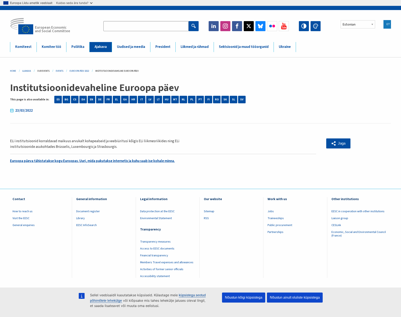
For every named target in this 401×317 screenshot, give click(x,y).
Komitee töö (51, 46)
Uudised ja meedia (131, 46)
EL (116, 99)
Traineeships (276, 218)
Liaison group (339, 218)
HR (133, 99)
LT (158, 99)
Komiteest (23, 46)
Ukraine (285, 46)
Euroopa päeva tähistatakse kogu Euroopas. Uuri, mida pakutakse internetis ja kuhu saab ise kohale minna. (92, 161)
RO (217, 99)
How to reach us (23, 211)
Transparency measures (155, 242)
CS (74, 99)
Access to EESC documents (157, 249)
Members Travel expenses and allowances (166, 262)
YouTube (284, 26)
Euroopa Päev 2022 (79, 71)
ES (58, 99)
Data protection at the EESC (157, 211)
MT (175, 99)
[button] (338, 143)
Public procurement (280, 225)
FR (108, 99)
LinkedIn (214, 26)
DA (83, 99)
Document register (88, 211)
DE (100, 99)
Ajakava (101, 46)
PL (191, 99)
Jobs (271, 211)
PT (200, 99)
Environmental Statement (156, 218)
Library (80, 218)
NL (183, 99)
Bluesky (260, 26)
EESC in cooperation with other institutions (358, 211)
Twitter (249, 26)
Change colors (316, 26)
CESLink (336, 225)
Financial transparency (154, 255)
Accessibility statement (155, 276)
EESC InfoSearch (86, 225)
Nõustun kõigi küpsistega (243, 297)
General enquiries (24, 225)
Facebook (237, 26)
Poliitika (77, 46)
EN (91, 99)
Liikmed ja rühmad (195, 46)
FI (208, 99)
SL (233, 99)
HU (167, 99)
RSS (206, 218)
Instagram (225, 26)
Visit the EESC (21, 218)
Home (13, 71)
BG (66, 99)
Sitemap (209, 211)
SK (225, 99)
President (162, 46)
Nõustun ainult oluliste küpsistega (295, 297)
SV (242, 99)
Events (59, 71)
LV (149, 99)
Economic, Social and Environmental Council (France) (358, 234)
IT (141, 99)
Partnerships (275, 232)
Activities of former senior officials (161, 269)
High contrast (304, 26)
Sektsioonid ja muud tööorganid (244, 46)
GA (125, 99)
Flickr (272, 26)
